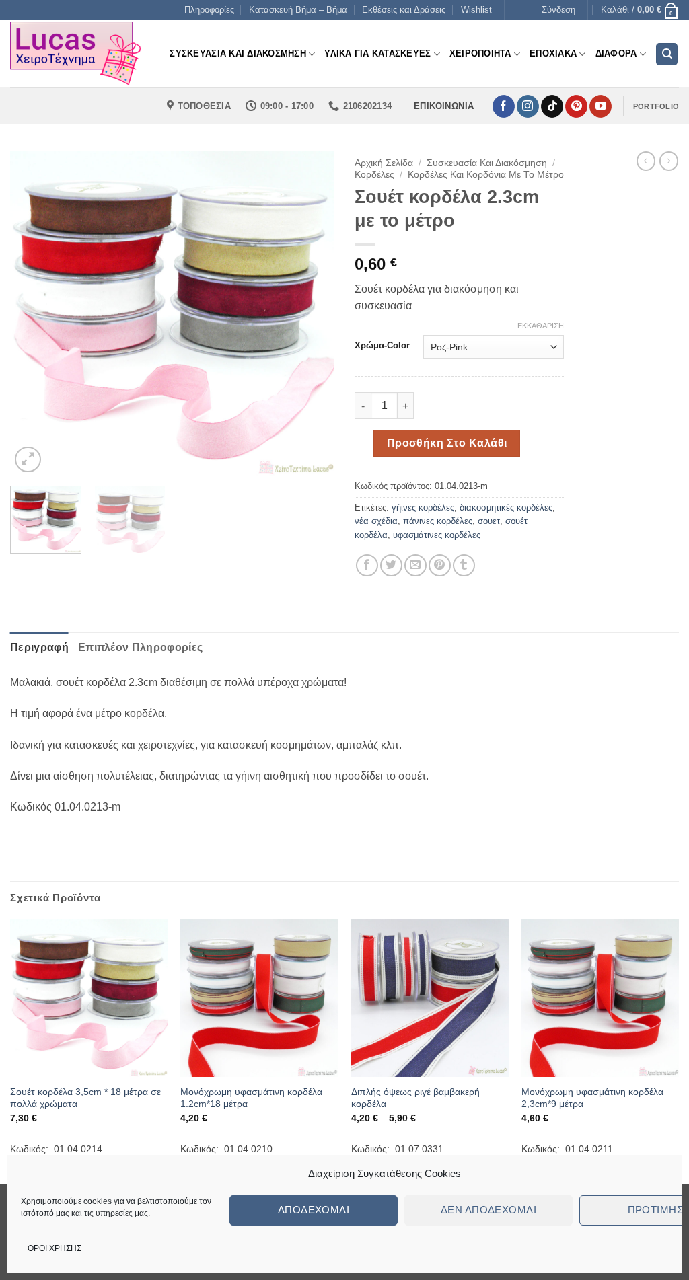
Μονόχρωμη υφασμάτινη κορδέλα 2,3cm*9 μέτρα (592, 1098)
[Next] (311, 313)
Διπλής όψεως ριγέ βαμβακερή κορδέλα (415, 1098)
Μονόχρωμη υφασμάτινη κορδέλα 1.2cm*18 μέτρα (251, 1098)
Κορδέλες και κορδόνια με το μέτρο (486, 175)
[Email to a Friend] (415, 565)
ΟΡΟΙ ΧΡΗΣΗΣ (54, 1248)
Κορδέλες (374, 175)
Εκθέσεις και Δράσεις (403, 10)
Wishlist (476, 10)
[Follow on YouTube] (600, 106)
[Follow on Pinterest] (576, 106)
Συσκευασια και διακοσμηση (237, 53)
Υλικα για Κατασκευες (377, 53)
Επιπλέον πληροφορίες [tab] (140, 647)
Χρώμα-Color (382, 345)
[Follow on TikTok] (552, 106)
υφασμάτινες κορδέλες (436, 535)
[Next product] (646, 160)
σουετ (489, 521)
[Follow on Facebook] (504, 106)
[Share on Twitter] (391, 565)
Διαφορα (616, 53)
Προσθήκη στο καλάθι (447, 443)
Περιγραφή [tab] (39, 647)
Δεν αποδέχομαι (488, 1209)
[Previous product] (668, 160)
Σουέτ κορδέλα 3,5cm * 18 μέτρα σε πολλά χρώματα (85, 1098)
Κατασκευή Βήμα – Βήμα (298, 10)
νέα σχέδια (376, 521)
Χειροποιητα (480, 53)
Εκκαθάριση (540, 326)
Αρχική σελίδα (384, 163)
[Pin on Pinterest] (440, 565)
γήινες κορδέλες (423, 507)
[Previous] (34, 313)
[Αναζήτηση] (667, 54)
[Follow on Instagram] (528, 106)
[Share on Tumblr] (464, 565)
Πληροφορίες (209, 10)
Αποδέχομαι (314, 1209)
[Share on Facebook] (367, 565)
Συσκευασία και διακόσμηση (487, 163)
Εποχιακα (553, 53)
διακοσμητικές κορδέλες (506, 507)
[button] (558, 10)
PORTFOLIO (656, 106)
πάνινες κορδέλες (437, 521)
